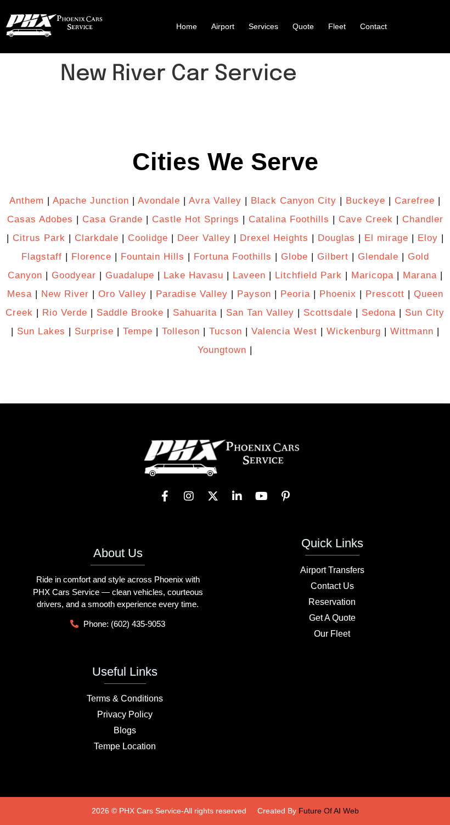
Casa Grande (112, 219)
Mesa (19, 294)
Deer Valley (203, 238)
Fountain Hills (152, 256)
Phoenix (337, 294)
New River (65, 294)
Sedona (379, 312)
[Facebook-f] (164, 496)
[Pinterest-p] (285, 496)
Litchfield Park (308, 275)
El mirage (386, 238)
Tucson (225, 331)
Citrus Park (39, 238)
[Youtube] (261, 496)
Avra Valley (215, 200)
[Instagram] (188, 496)
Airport (222, 26)
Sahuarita (195, 312)
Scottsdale (327, 312)
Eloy (428, 238)
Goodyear (74, 275)
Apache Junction (91, 200)
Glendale (378, 256)
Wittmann (412, 331)
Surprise (94, 331)
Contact (373, 26)
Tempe (138, 331)
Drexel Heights (274, 238)
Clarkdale (97, 238)
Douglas (336, 238)
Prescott (384, 294)
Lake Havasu (193, 275)
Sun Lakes (39, 331)
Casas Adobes (40, 219)
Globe (294, 256)
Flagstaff (41, 256)
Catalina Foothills (289, 219)
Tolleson (181, 331)
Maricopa (372, 275)
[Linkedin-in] (237, 496)
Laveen (249, 275)
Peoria (295, 294)
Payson (254, 294)
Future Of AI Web (329, 810)
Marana (420, 275)
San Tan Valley (260, 312)
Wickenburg (354, 331)
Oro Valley (122, 294)
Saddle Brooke (130, 312)
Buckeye (365, 200)
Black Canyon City (293, 200)
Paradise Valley (192, 294)
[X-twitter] (213, 496)
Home (186, 26)
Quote (303, 26)
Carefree (415, 200)
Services (263, 26)
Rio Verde (64, 312)
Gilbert (332, 256)
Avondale (159, 200)
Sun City (425, 312)
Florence (91, 256)
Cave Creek (366, 219)
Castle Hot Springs (195, 219)
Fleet (337, 26)
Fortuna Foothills (233, 256)
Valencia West (284, 331)
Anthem (26, 200)
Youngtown (222, 350)
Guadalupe (129, 275)
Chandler (422, 219)
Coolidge (148, 238)
